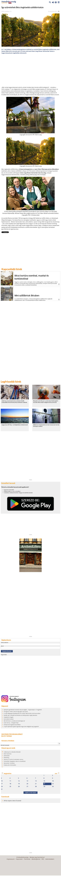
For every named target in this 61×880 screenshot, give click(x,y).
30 (53, 786)
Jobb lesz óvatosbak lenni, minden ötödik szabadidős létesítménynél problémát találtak (14, 401)
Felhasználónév (4, 642)
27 (27, 786)
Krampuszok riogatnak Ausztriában (12, 724)
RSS (43, 859)
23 (53, 783)
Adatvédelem (49, 859)
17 (2, 783)
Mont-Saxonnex (7, 754)
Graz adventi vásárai (8, 719)
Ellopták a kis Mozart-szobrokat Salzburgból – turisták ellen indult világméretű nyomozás (46, 401)
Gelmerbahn (7, 755)
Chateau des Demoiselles (10, 765)
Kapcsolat (19, 859)
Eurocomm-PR (52, 11)
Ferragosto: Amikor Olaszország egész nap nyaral (16, 711)
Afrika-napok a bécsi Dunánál (12, 800)
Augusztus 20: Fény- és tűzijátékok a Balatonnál (14, 424)
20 (27, 783)
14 (36, 781)
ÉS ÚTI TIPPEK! (6, 736)
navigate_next (59, 743)
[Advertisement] (30, 70)
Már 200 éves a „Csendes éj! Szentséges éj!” (14, 721)
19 (19, 783)
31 (2, 789)
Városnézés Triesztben (9, 763)
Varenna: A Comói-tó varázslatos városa (13, 759)
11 (10, 781)
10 (2, 781)
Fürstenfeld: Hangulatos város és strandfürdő (14, 761)
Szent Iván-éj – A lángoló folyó (11, 722)
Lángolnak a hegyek (8, 717)
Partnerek (27, 859)
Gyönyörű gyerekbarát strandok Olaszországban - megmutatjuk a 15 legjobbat (23, 709)
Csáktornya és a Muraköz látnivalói (12, 752)
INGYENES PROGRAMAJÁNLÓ (11, 734)
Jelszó (2, 646)
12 (19, 781)
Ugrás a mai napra (30, 792)
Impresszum (11, 859)
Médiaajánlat (36, 859)
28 (36, 786)
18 (10, 783)
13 (27, 781)
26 (19, 786)
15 (44, 781)
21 (36, 783)
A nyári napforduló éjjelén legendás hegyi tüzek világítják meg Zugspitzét (21, 726)
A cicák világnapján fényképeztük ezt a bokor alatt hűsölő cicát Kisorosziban (22, 713)
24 (2, 786)
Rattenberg (6, 757)
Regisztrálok (4, 654)
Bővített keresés (5, 745)
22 (44, 783)
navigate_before (2, 773)
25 (10, 786)
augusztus (7, 773)
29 (44, 786)
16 (53, 781)
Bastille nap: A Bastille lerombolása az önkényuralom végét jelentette (20, 715)
